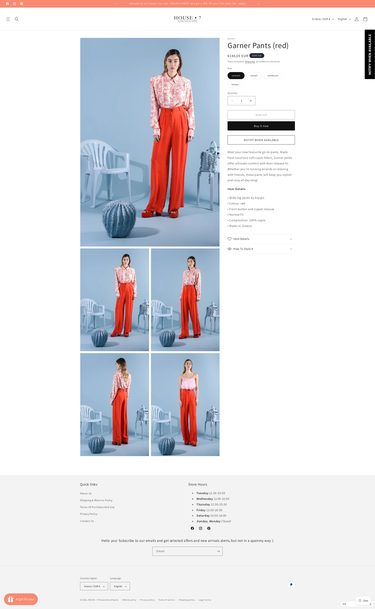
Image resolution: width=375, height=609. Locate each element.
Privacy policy (147, 600)
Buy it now (261, 126)
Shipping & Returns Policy (96, 500)
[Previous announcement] (116, 3)
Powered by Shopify (109, 600)
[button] (8, 19)
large (237, 85)
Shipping (250, 61)
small (256, 76)
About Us (86, 493)
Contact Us (87, 520)
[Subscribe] (218, 551)
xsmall (238, 76)
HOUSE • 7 (93, 600)
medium (275, 76)
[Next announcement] (258, 3)
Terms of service (166, 600)
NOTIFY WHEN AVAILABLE (261, 140)
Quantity (232, 93)
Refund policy (129, 600)
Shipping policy (187, 600)
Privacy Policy (88, 514)
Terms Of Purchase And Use (97, 507)
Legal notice (205, 600)
